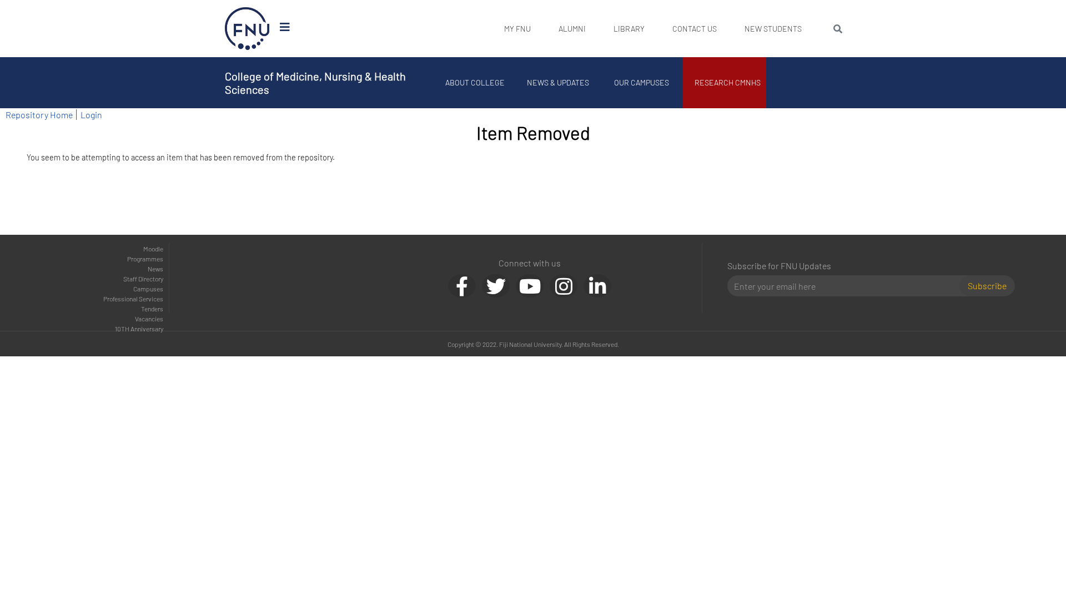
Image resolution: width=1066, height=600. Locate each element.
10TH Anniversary (139, 328)
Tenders (152, 308)
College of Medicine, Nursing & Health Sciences (315, 82)
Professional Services (133, 298)
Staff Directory (143, 279)
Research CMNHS (728, 82)
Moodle (153, 249)
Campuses (148, 289)
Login (91, 114)
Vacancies (149, 318)
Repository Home (39, 114)
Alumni (572, 28)
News (155, 269)
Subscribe (987, 285)
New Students (773, 28)
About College (475, 82)
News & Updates (558, 82)
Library (629, 28)
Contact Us (694, 28)
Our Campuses (641, 82)
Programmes (145, 259)
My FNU (517, 28)
